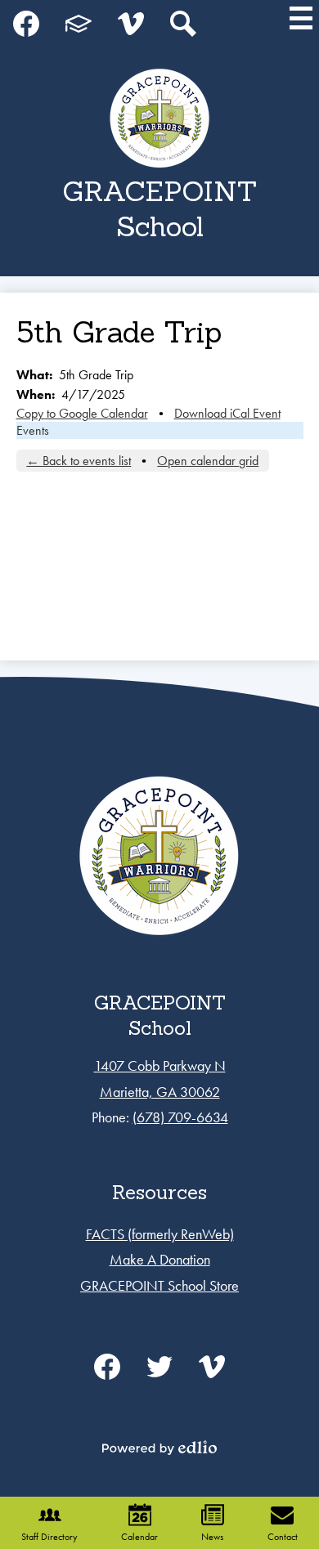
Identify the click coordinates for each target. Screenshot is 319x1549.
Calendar (139, 1536)
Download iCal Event (227, 413)
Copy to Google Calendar (82, 413)
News (212, 1536)
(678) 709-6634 (180, 1117)
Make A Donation (160, 1259)
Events (32, 430)
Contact (282, 1536)
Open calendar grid (207, 460)
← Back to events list (78, 460)
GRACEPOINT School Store (159, 1285)
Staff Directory (49, 1536)
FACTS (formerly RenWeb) (160, 1233)
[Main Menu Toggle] (301, 18)
